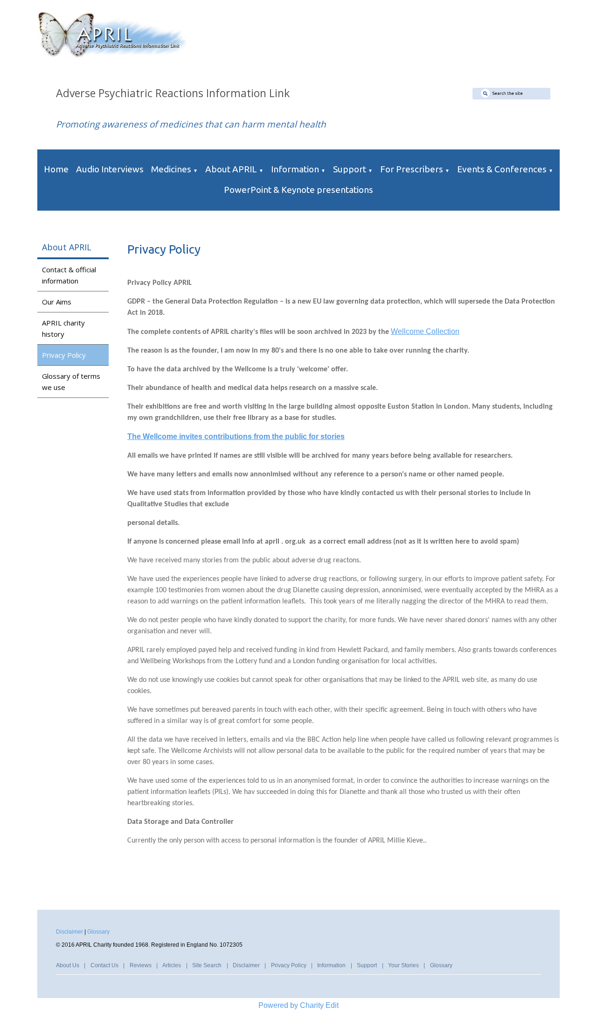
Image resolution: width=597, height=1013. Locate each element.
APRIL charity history (63, 328)
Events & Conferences (502, 169)
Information (295, 169)
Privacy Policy (64, 355)
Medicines (171, 169)
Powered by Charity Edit (298, 1005)
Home (56, 169)
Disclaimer (69, 931)
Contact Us (104, 965)
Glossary (98, 931)
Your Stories (403, 965)
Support (349, 169)
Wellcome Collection (425, 331)
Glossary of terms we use (71, 381)
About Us (67, 965)
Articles (171, 965)
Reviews (141, 965)
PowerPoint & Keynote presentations (298, 189)
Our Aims (56, 301)
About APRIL (231, 169)
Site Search (207, 965)
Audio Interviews (110, 169)
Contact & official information (69, 275)
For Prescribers (411, 169)
